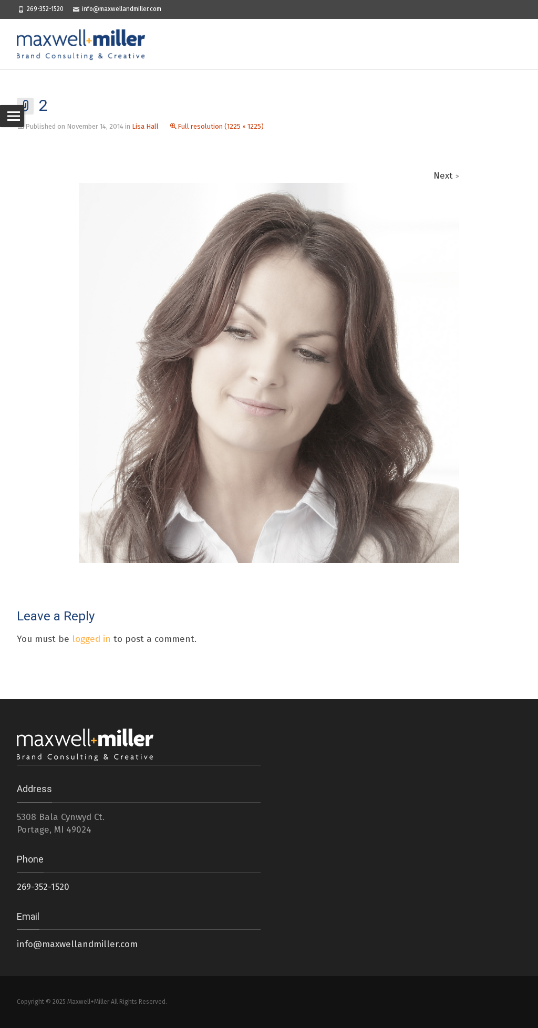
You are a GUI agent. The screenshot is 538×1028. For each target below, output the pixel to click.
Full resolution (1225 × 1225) (221, 126)
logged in (91, 639)
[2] (269, 372)
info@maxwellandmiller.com (121, 9)
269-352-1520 (45, 9)
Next (446, 175)
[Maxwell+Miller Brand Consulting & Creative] (86, 44)
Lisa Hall (145, 126)
